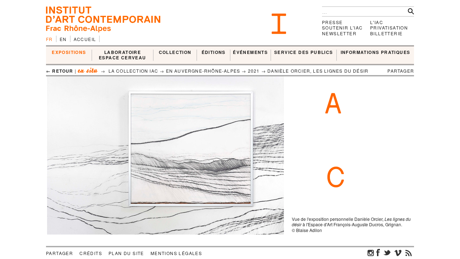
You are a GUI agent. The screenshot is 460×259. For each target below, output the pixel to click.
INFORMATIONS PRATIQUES (375, 52)
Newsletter (339, 33)
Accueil (85, 39)
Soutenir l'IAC (342, 27)
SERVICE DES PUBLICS (303, 52)
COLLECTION (175, 52)
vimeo (397, 252)
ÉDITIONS (214, 52)
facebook (378, 252)
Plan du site (126, 253)
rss (408, 252)
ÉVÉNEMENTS (250, 52)
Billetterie (386, 33)
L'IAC (376, 22)
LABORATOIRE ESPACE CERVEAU (122, 55)
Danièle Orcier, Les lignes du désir (317, 71)
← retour (59, 71)
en (63, 39)
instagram (370, 252)
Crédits (90, 253)
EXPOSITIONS (69, 52)
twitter (387, 252)
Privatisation (389, 27)
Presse (332, 22)
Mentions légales (176, 253)
